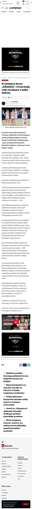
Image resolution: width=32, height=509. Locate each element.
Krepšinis (5, 80)
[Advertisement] (16, 30)
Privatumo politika (8, 506)
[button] (25, 504)
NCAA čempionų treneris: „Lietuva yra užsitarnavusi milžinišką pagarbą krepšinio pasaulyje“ (14, 425)
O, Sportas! (15, 8)
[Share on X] (8, 97)
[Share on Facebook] (6, 97)
